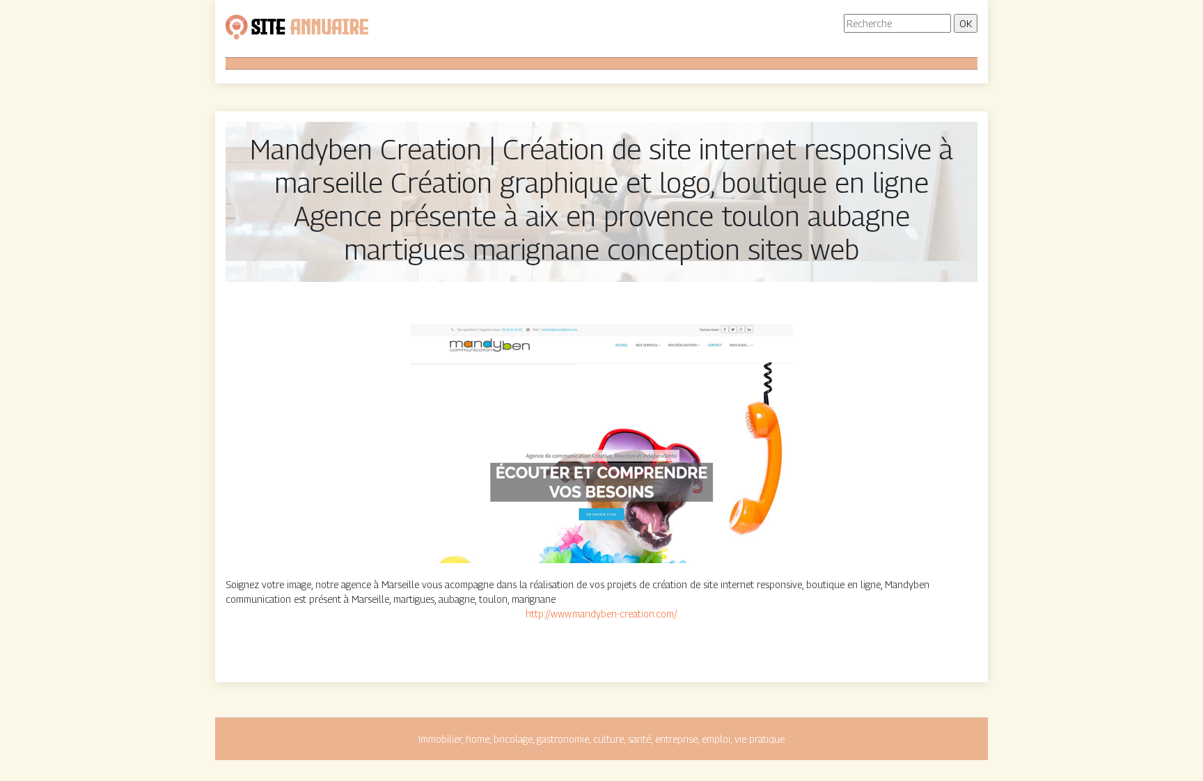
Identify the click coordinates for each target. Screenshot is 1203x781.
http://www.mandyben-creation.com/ (601, 614)
